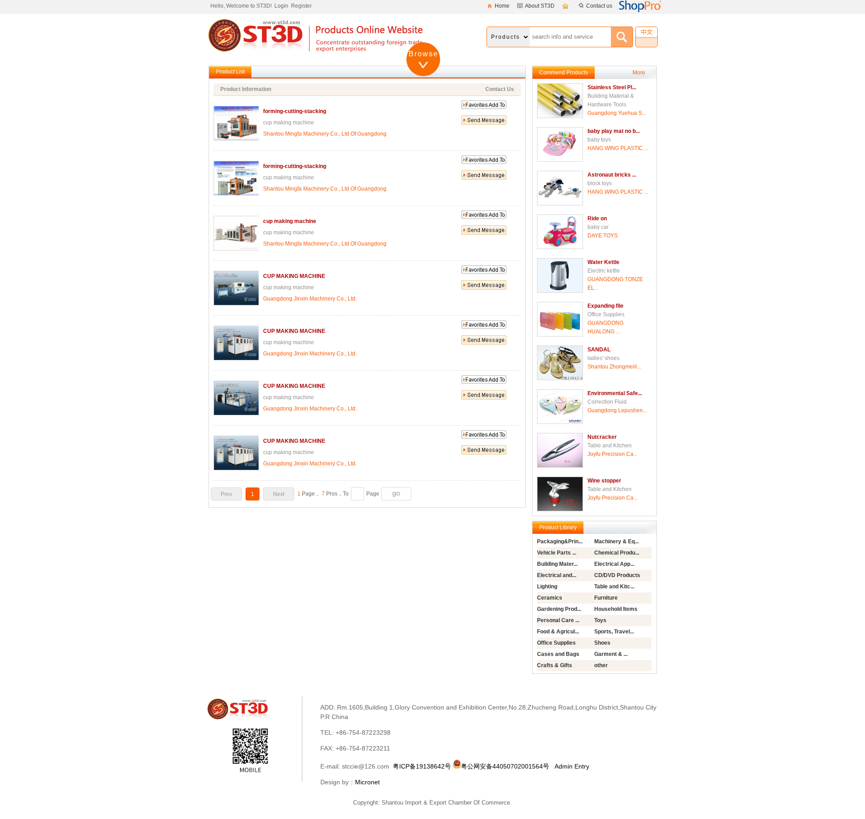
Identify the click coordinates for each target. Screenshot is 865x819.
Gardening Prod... (559, 609)
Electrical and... (556, 575)
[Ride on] (560, 247)
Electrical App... (614, 564)
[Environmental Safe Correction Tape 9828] (560, 422)
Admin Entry (572, 766)
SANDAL (598, 349)
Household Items (615, 609)
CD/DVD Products (617, 575)
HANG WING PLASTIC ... (617, 148)
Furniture (606, 598)
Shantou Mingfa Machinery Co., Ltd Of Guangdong (325, 134)
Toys (600, 620)
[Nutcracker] (560, 466)
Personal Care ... (558, 620)
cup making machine (289, 221)
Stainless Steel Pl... (611, 87)
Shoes (602, 643)
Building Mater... (557, 564)
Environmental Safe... (614, 393)
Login (281, 6)
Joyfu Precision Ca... (612, 454)
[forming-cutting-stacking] (237, 139)
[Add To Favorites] (566, 6)
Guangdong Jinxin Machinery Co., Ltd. (310, 299)
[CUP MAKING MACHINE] (237, 303)
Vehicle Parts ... (556, 553)
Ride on (597, 218)
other (601, 665)
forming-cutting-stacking (294, 111)
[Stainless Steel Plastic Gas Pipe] (560, 116)
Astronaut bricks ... (611, 175)
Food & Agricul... (558, 631)
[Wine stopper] (560, 509)
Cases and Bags (558, 654)
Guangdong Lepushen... (617, 410)
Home (502, 6)
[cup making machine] (237, 249)
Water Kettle (603, 262)
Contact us (599, 6)
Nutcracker (602, 437)
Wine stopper (604, 481)
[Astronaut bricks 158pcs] (560, 203)
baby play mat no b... (613, 131)
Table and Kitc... (614, 586)
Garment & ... (611, 654)
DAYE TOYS (602, 235)
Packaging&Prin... (560, 541)
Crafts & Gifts (554, 665)
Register (301, 6)
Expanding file (605, 306)
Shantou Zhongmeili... (614, 367)
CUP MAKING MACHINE (294, 276)
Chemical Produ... (616, 553)
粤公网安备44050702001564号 (505, 766)
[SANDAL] (560, 378)
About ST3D (540, 6)
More (639, 72)
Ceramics (549, 598)
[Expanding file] (560, 335)
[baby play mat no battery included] (560, 160)
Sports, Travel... (614, 631)
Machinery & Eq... (616, 541)
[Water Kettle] (560, 291)
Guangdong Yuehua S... (616, 113)
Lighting (547, 586)
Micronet (367, 782)
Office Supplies (556, 643)
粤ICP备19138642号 (422, 766)
